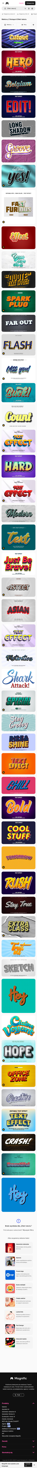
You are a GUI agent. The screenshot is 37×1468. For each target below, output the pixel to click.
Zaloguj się (30, 3)
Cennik (21, 3)
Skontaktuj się (7, 1452)
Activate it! (27, 1465)
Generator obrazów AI (9, 1412)
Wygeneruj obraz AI (9, 14)
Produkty (5, 1403)
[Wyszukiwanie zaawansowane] (33, 25)
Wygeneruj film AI (24, 14)
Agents (6, 1424)
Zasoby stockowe (7, 1419)
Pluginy (6, 1426)
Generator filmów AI (8, 1414)
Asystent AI (5, 1409)
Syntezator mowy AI (8, 1416)
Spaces (4, 1407)
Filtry (25, 24)
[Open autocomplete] (4, 8)
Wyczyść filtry (28, 1230)
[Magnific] (18, 1378)
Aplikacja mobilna (7, 1431)
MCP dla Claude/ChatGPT (10, 1421)
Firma (4, 1447)
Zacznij (4, 1441)
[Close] (34, 1465)
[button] (18, 1395)
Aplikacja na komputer (11, 1429)
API (3, 1433)
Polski (18, 1395)
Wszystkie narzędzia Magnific (11, 1436)
